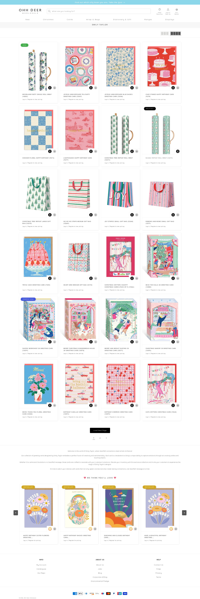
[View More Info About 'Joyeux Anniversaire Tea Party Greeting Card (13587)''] (79, 66)
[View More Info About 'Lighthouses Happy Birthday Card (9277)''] (79, 130)
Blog (100, 573)
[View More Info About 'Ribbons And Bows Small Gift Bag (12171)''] (161, 193)
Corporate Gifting (100, 577)
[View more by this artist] (50, 87)
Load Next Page (100, 430)
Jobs (100, 569)
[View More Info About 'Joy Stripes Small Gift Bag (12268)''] (120, 193)
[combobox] (99, 11)
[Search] (49, 11)
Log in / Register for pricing (32, 540)
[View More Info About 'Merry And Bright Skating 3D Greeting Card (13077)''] (120, 320)
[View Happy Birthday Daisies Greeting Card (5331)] (79, 508)
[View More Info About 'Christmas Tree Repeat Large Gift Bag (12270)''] (38, 193)
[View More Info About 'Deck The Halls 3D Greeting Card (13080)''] (161, 256)
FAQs (158, 569)
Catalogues (41, 569)
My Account (41, 565)
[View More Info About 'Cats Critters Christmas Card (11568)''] (161, 384)
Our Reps (41, 573)
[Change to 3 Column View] (165, 33)
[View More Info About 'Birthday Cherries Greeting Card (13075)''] (120, 384)
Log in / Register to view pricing (32, 99)
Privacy (159, 573)
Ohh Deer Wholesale (30, 598)
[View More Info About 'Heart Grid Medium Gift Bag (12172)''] (79, 256)
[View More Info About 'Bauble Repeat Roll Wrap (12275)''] (161, 130)
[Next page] (106, 438)
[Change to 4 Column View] (175, 33)
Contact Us (158, 565)
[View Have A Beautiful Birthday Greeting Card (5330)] (160, 508)
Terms (158, 577)
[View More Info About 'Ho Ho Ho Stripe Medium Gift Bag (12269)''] (79, 193)
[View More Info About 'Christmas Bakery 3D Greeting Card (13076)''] (161, 320)
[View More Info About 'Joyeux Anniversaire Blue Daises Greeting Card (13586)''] (120, 66)
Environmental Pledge (100, 581)
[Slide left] (15, 512)
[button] (160, 11)
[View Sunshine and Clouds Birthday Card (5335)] (120, 508)
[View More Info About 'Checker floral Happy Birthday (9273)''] (38, 130)
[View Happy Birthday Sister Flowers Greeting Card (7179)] (39, 508)
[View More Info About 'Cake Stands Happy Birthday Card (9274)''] (161, 66)
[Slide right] (184, 512)
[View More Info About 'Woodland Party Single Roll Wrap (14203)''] (38, 66)
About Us (100, 565)
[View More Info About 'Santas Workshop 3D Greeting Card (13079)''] (38, 320)
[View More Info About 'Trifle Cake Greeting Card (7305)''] (38, 256)
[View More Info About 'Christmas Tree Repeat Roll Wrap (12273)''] (120, 130)
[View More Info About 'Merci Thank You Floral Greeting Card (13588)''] (38, 384)
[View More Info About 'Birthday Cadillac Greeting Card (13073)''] (79, 384)
